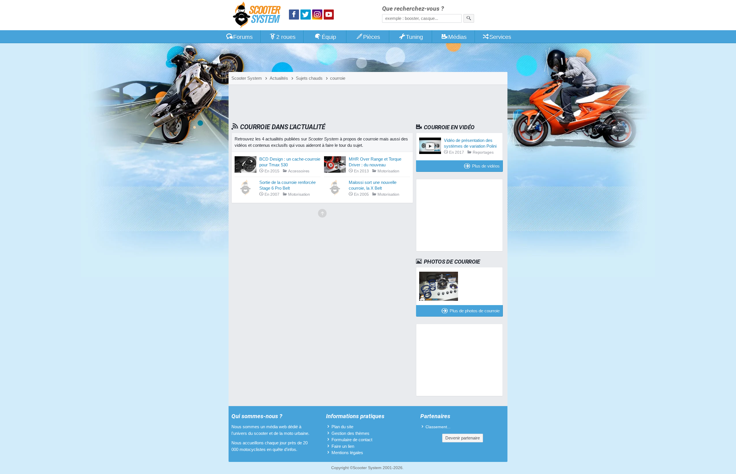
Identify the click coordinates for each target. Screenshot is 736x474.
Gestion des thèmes (350, 433)
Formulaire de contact (351, 439)
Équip (329, 37)
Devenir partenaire (462, 437)
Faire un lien (342, 446)
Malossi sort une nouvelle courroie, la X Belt (372, 185)
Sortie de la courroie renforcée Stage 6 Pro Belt (287, 185)
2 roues (286, 37)
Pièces (371, 37)
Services (500, 37)
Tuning (414, 37)
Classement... (438, 427)
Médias (457, 37)
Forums (243, 37)
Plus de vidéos (486, 165)
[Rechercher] (468, 18)
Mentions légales (347, 452)
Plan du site (342, 426)
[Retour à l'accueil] (258, 15)
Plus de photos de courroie (475, 310)
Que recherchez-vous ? (413, 8)
